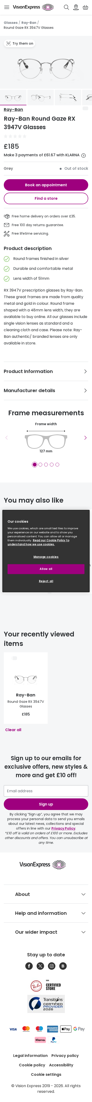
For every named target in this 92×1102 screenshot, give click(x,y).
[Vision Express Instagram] (51, 966)
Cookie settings (46, 1074)
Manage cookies (46, 557)
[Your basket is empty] (85, 7)
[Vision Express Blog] (63, 966)
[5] (57, 464)
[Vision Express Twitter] (40, 966)
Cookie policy (32, 1065)
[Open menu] (6, 7)
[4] (52, 464)
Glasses (11, 22)
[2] (40, 464)
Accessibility (61, 1065)
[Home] (33, 7)
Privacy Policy (63, 828)
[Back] (6, 438)
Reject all (46, 581)
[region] (46, 551)
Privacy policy (65, 1055)
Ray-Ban (28, 22)
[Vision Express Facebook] (29, 966)
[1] (35, 464)
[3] (46, 464)
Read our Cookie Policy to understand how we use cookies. (38, 542)
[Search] (66, 7)
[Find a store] (76, 7)
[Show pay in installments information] (83, 155)
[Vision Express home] (46, 864)
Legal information (30, 1055)
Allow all (46, 569)
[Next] (85, 438)
